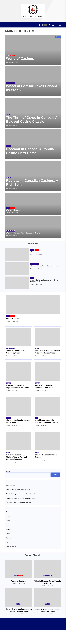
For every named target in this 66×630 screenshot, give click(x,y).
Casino (8, 55)
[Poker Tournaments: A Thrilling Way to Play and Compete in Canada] (18, 441)
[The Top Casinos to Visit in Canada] (47, 441)
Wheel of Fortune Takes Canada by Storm (23, 233)
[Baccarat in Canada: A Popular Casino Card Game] (18, 371)
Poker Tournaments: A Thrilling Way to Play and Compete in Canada (16, 457)
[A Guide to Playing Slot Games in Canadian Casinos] (47, 406)
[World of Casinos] (33, 50)
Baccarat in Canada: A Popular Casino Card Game (17, 386)
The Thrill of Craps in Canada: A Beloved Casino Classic (47, 352)
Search (8, 471)
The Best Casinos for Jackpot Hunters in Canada (18, 421)
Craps (7, 114)
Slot (7, 542)
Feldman (8, 62)
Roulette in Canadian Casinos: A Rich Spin (44, 386)
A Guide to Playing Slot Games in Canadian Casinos (47, 421)
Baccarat (8, 145)
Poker (8, 452)
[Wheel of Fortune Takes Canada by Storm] (33, 227)
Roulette (8, 177)
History (12, 55)
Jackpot (8, 529)
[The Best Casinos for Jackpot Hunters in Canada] (18, 406)
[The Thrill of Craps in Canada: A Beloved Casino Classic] (17, 283)
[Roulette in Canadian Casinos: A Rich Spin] (47, 371)
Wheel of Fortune (10, 82)
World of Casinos (20, 58)
